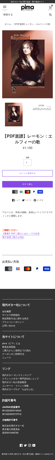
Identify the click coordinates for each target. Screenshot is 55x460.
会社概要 (6, 311)
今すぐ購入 (27, 184)
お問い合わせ (8, 325)
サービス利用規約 (11, 314)
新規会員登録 (8, 346)
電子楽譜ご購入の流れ (13, 236)
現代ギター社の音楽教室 (14, 382)
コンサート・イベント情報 (15, 385)
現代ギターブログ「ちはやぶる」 (18, 389)
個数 (27, 157)
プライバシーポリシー (13, 321)
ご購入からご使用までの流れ (16, 350)
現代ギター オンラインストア (16, 375)
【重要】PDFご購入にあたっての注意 (21, 233)
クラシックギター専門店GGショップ (20, 378)
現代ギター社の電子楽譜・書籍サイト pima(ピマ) (33, 454)
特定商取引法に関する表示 (15, 318)
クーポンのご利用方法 (13, 353)
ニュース (6, 357)
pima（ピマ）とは (11, 343)
